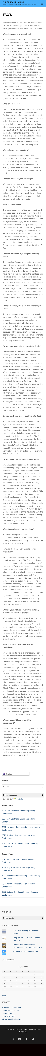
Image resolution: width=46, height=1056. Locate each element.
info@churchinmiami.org (12, 1019)
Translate (20, 799)
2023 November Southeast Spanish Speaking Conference (21, 828)
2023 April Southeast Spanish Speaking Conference (18, 836)
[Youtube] (19, 1039)
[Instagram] (13, 1039)
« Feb (4, 996)
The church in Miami (13, 2)
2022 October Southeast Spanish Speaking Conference (20, 844)
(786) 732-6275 (8, 1016)
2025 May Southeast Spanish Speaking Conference (18, 812)
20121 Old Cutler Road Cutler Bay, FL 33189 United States (11, 1010)
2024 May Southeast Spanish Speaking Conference (18, 820)
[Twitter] (33, 1039)
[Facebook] (26, 1039)
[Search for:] (23, 786)
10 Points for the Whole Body (25, 951)
